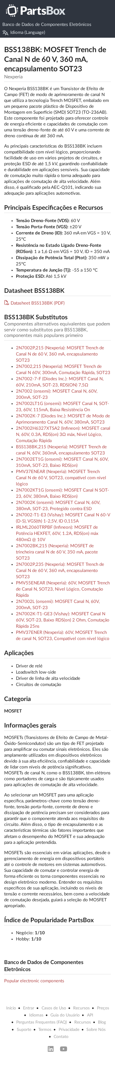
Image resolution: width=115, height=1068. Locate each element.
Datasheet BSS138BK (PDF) (38, 303)
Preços (103, 1008)
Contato (61, 1037)
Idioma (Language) (27, 32)
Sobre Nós (96, 1030)
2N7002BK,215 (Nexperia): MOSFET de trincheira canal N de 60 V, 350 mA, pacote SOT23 (57, 552)
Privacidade (69, 1030)
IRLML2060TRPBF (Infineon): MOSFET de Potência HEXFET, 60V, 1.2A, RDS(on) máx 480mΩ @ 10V (57, 533)
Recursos (81, 1008)
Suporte (24, 1030)
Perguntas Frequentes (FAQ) (41, 1022)
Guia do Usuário (65, 1015)
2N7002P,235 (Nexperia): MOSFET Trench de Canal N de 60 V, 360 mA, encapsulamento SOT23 (60, 570)
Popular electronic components (34, 981)
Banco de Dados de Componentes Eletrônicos (46, 24)
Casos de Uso (54, 1008)
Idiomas (36, 1015)
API (90, 1015)
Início (11, 1008)
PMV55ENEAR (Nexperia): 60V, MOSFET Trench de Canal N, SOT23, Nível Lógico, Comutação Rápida (63, 589)
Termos (44, 1030)
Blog (102, 1022)
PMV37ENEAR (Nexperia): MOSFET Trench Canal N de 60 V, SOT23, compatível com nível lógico (61, 477)
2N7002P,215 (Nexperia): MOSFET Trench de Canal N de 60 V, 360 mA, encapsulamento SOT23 (60, 354)
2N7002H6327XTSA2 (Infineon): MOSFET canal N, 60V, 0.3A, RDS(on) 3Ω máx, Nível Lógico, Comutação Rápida (63, 434)
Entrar (28, 1008)
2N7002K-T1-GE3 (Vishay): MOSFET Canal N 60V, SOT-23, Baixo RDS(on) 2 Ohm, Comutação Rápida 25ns (62, 620)
